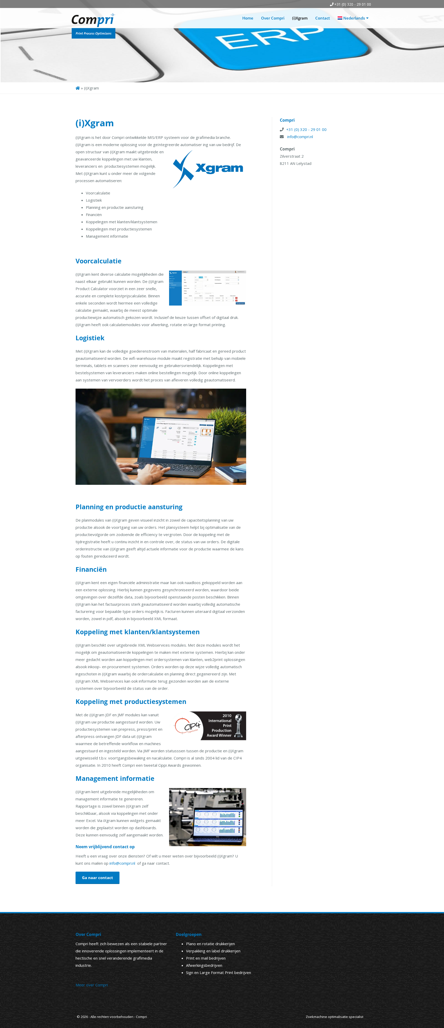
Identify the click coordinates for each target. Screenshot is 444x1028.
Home (247, 18)
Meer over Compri (92, 984)
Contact (322, 18)
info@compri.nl (122, 863)
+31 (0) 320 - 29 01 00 (352, 4)
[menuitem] (353, 18)
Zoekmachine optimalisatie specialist (334, 1016)
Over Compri (272, 18)
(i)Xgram (300, 18)
